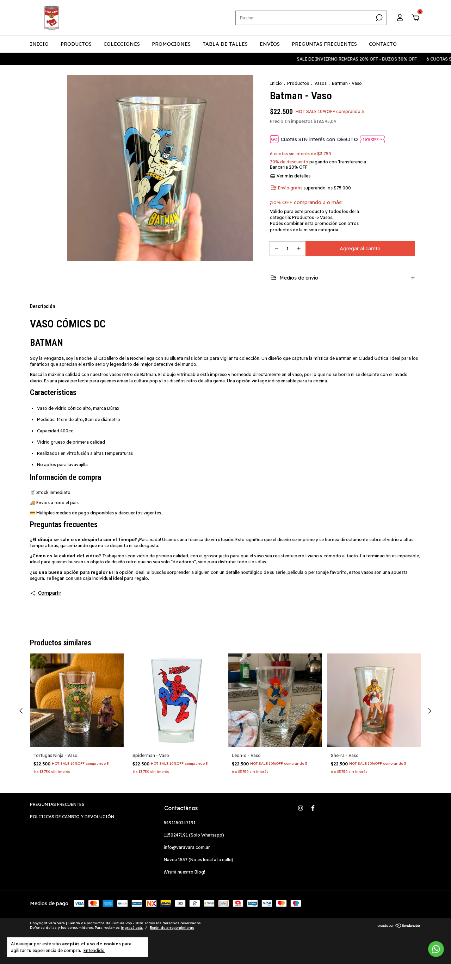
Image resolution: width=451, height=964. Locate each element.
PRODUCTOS (76, 44)
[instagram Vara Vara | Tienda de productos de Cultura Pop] (300, 808)
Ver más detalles (293, 176)
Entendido (94, 950)
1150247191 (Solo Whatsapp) (194, 835)
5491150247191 (180, 822)
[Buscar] (378, 18)
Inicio (276, 83)
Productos (298, 83)
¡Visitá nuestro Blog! (184, 872)
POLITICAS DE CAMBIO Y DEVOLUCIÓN (72, 816)
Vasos (320, 83)
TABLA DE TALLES (225, 44)
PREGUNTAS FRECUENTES (324, 44)
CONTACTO (383, 44)
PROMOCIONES (171, 44)
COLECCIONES (122, 44)
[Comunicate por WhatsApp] (436, 949)
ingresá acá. (132, 927)
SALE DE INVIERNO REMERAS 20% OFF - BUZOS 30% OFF (345, 59)
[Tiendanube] (399, 926)
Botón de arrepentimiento (172, 927)
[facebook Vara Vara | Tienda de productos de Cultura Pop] (313, 808)
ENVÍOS (270, 44)
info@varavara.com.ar (187, 847)
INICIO (39, 44)
